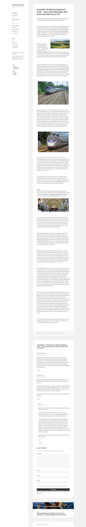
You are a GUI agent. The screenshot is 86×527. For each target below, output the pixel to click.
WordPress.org (15, 47)
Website (38, 480)
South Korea (14, 31)
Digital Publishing (15, 19)
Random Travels (15, 29)
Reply (39, 370)
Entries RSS (15, 67)
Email (38, 475)
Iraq (13, 23)
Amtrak (62, 333)
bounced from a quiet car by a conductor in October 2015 (54, 126)
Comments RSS (16, 68)
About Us (15, 73)
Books (13, 17)
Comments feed (15, 45)
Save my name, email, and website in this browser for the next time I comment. (53, 486)
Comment (39, 453)
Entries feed (14, 43)
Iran (13, 21)
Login (14, 74)
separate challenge (61, 64)
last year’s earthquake (55, 194)
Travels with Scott (18, 5)
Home (14, 72)
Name (38, 470)
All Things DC (14, 15)
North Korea (14, 27)
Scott (14, 66)
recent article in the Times (61, 181)
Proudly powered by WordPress (43, 524)
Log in (13, 41)
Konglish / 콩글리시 (15, 25)
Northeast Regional (62, 26)
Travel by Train (15, 33)
